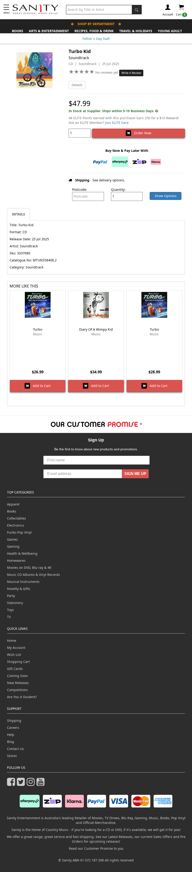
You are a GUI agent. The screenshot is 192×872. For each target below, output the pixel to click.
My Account (16, 647)
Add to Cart (40, 385)
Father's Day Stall (96, 38)
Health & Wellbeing (22, 553)
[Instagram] (32, 784)
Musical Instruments (23, 581)
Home (11, 640)
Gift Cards (15, 668)
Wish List (14, 654)
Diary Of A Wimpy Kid (96, 329)
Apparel (13, 504)
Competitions (17, 690)
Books (17, 31)
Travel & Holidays (135, 31)
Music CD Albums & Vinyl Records (33, 574)
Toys (10, 610)
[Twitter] (22, 784)
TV (9, 617)
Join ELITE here (117, 122)
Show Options (166, 196)
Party (11, 595)
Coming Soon (17, 675)
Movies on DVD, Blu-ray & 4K (29, 567)
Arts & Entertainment (49, 31)
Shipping (14, 720)
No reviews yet (107, 72)
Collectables (16, 518)
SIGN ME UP (135, 474)
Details (77, 85)
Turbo (37, 329)
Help (10, 734)
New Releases (18, 683)
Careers (13, 727)
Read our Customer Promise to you (96, 848)
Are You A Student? (22, 697)
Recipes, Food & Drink (94, 31)
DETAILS (18, 214)
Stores (12, 755)
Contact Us (15, 748)
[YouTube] (41, 784)
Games (12, 539)
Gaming (13, 546)
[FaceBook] (12, 784)
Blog (10, 741)
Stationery (15, 602)
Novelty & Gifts (18, 588)
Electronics (15, 525)
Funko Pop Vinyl (19, 532)
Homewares (16, 560)
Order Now (141, 133)
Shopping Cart (18, 661)
